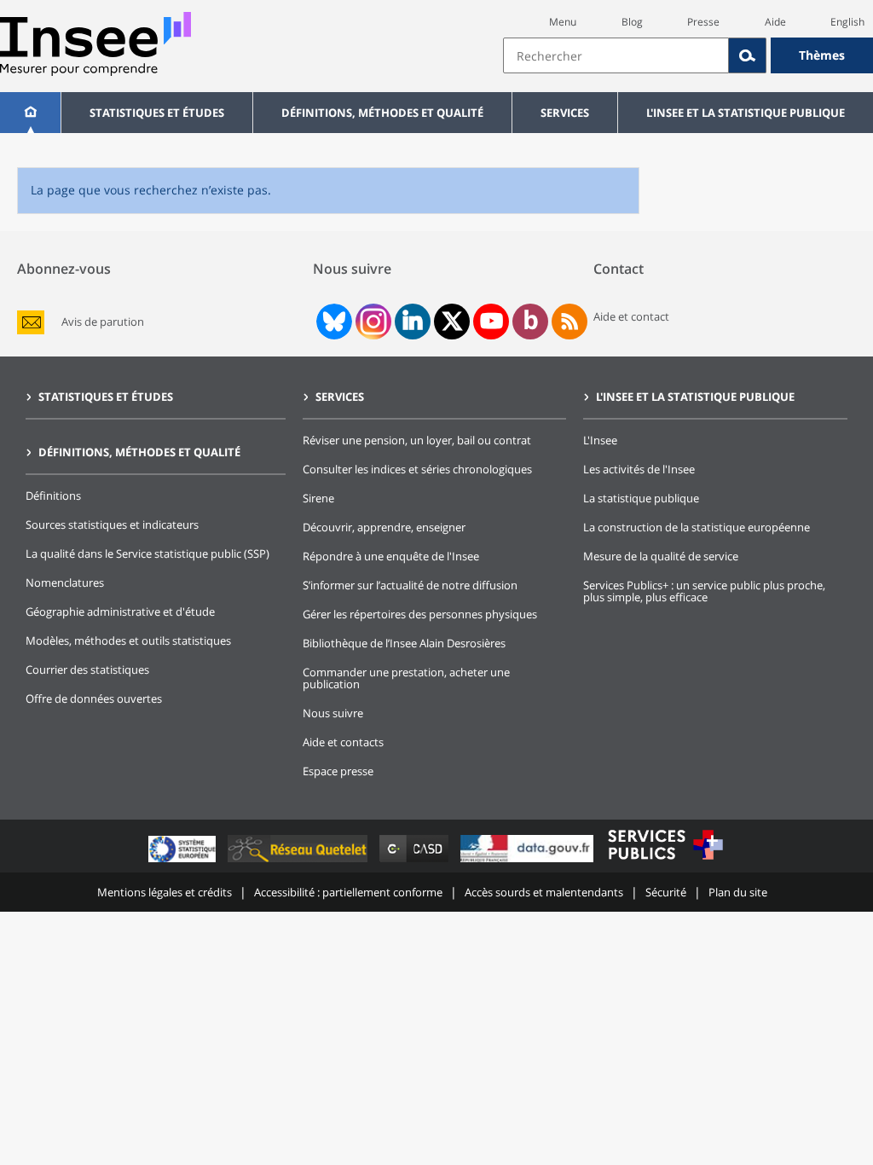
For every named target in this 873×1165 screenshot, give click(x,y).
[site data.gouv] (528, 862)
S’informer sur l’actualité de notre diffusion (410, 585)
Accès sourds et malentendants (544, 892)
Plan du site (737, 892)
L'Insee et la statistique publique (745, 112)
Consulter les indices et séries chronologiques (417, 469)
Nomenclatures (65, 582)
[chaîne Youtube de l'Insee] (491, 321)
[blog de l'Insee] (531, 321)
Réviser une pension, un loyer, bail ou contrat (417, 440)
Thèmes (822, 55)
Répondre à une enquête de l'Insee (391, 556)
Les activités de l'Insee (639, 469)
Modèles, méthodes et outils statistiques (128, 640)
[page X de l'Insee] (452, 321)
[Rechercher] (747, 55)
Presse (703, 21)
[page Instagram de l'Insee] (371, 321)
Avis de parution (102, 321)
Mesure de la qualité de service (660, 556)
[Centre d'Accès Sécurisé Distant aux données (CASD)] (415, 862)
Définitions (53, 495)
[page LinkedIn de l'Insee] (412, 321)
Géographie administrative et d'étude (120, 611)
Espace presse (338, 771)
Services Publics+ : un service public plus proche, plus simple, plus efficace (704, 591)
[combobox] (688, 55)
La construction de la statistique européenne (696, 527)
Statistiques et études (157, 112)
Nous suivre (333, 713)
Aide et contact (631, 316)
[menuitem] (30, 112)
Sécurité (665, 892)
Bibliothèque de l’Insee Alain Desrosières (404, 643)
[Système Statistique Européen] (183, 862)
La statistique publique (641, 498)
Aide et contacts (343, 742)
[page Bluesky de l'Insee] (332, 321)
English (847, 21)
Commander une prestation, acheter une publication (406, 678)
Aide (775, 21)
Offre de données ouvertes (94, 698)
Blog (632, 21)
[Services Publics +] (665, 862)
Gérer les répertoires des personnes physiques (420, 614)
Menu (562, 21)
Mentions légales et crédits (164, 892)
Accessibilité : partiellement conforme (348, 892)
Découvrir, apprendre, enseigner (384, 527)
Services (565, 112)
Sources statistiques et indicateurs (112, 524)
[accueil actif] (30, 112)
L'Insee (600, 440)
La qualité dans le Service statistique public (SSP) (147, 553)
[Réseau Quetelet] (299, 862)
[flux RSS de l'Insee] (569, 321)
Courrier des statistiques (87, 669)
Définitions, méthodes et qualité (382, 112)
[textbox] (616, 55)
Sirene (318, 498)
